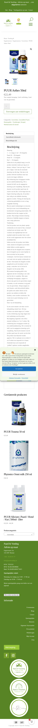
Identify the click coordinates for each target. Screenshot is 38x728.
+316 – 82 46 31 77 (9, 557)
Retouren (31, 622)
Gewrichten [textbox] (18, 534)
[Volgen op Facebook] (6, 655)
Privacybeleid (25, 378)
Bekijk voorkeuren (19, 374)
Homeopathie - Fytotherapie (12, 122)
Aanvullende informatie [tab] (13, 137)
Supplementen (17, 41)
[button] (35, 350)
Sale (6, 10)
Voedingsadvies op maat (20, 10)
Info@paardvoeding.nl (10, 560)
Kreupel (23, 122)
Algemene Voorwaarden (15, 378)
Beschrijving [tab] (10, 133)
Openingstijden (30, 618)
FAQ (33, 640)
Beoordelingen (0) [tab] (11, 140)
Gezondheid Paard (24, 120)
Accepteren (19, 369)
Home (5, 38)
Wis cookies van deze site (12, 595)
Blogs (10, 10)
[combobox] (19, 534)
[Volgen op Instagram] (13, 655)
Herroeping (10, 647)
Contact (30, 10)
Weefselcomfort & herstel (11, 124)
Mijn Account (30, 636)
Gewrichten (25, 41)
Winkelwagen (30, 633)
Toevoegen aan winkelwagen (18, 111)
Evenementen (30, 607)
